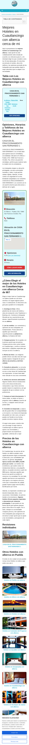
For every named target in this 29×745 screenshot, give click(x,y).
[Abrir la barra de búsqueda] (26, 10)
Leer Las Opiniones (14, 255)
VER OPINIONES (14, 115)
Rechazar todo (14, 741)
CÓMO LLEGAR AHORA (14, 267)
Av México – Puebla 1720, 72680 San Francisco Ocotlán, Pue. (7, 106)
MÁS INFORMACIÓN (14, 273)
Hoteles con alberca (6, 14)
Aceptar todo (14, 732)
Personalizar (14, 737)
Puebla (14, 14)
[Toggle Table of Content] (23, 21)
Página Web (14, 100)
